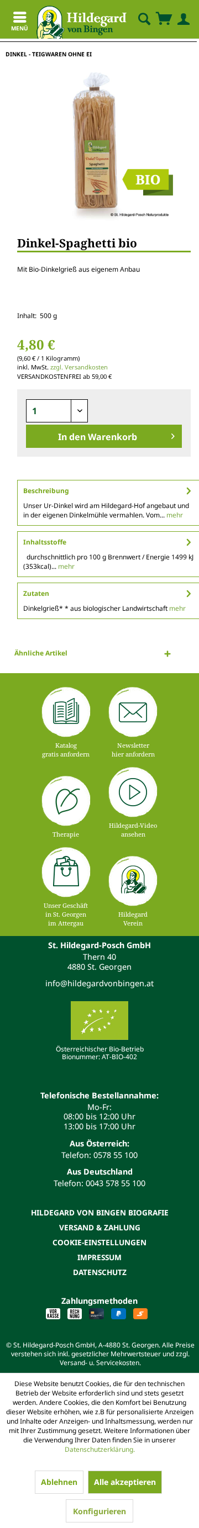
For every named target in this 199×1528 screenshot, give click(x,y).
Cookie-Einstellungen (99, 1242)
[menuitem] (135, 19)
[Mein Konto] (181, 19)
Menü (19, 28)
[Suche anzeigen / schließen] (144, 19)
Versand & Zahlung (99, 1227)
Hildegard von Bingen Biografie (100, 1212)
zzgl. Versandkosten (79, 367)
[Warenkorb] (164, 19)
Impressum (99, 1257)
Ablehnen (59, 1482)
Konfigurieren (99, 1511)
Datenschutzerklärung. (100, 1449)
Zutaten (36, 593)
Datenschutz (100, 1272)
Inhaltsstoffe (44, 542)
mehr (174, 515)
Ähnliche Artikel (40, 653)
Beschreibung (46, 490)
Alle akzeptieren (125, 1482)
